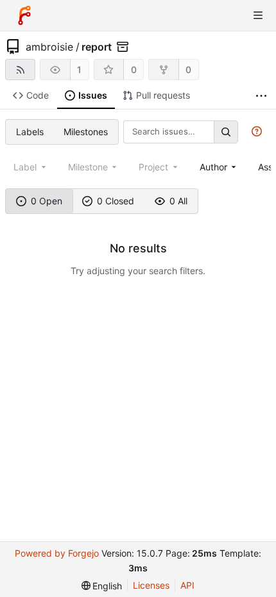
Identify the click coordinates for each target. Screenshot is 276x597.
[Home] (24, 15)
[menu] (102, 585)
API (187, 585)
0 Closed (115, 200)
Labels (30, 131)
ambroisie (49, 46)
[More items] (261, 96)
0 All (178, 200)
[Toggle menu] (258, 15)
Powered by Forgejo (57, 553)
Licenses (151, 585)
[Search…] (226, 131)
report (97, 46)
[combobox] (219, 166)
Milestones (86, 131)
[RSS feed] (20, 69)
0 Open (46, 200)
